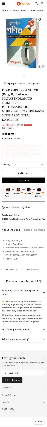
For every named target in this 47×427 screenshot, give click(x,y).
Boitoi (17, 138)
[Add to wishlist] (39, 20)
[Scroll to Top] (42, 413)
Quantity (6, 164)
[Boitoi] (23, 3)
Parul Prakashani (17, 219)
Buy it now (23, 180)
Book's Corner (19, 10)
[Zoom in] (39, 67)
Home (5, 10)
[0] (42, 4)
